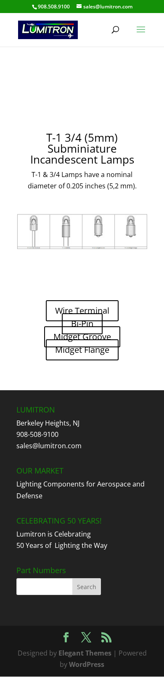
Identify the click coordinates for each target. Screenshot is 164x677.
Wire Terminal (82, 310)
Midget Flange (82, 349)
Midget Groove (82, 336)
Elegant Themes (84, 653)
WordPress (86, 664)
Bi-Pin (82, 323)
